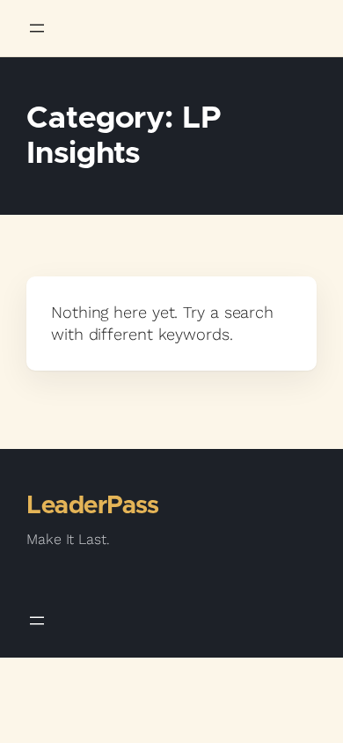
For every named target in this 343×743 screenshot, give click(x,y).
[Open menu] (36, 28)
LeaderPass (92, 506)
